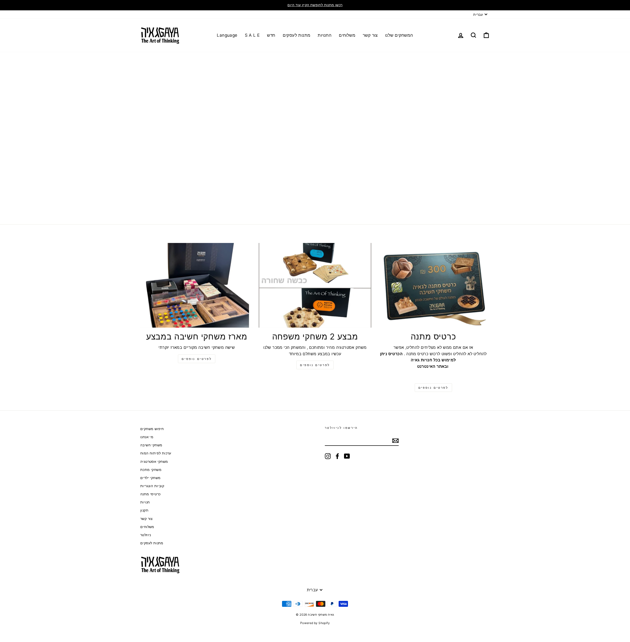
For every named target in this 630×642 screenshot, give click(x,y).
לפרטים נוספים (315, 365)
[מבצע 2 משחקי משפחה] (315, 285)
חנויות (145, 502)
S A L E (252, 35)
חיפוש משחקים (152, 429)
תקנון (144, 510)
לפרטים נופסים (197, 359)
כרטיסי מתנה (150, 494)
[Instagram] (328, 456)
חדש (271, 35)
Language (227, 35)
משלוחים (347, 35)
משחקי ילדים (150, 478)
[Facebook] (337, 456)
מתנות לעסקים (297, 35)
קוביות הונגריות (152, 486)
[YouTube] (347, 456)
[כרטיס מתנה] (433, 285)
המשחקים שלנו (399, 35)
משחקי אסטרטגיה (154, 462)
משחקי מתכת (150, 470)
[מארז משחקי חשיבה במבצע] (196, 285)
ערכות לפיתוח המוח (155, 453)
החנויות (324, 35)
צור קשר (370, 35)
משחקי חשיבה (151, 445)
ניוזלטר (145, 535)
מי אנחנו (146, 437)
